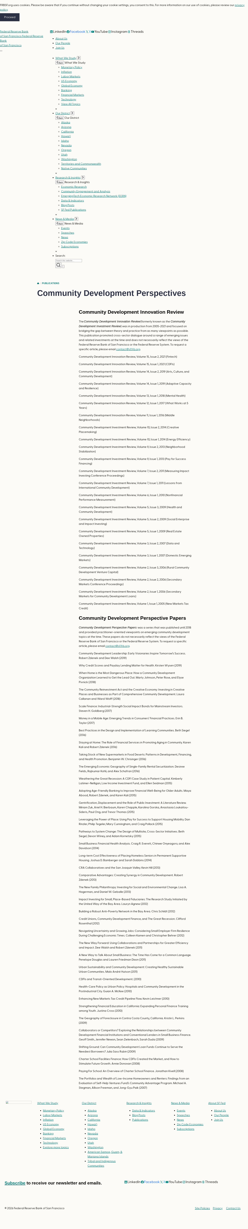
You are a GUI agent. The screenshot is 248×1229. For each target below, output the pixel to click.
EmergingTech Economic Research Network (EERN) (93, 196)
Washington (69, 159)
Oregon (66, 150)
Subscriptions (185, 1129)
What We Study (65, 58)
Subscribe (15, 1183)
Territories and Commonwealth (81, 164)
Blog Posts (67, 205)
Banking (66, 90)
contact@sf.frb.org (128, 349)
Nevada (66, 145)
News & (180, 1103)
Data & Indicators (72, 201)
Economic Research (74, 187)
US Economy (69, 81)
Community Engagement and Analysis (85, 191)
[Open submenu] (79, 58)
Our (89, 1103)
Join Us (59, 48)
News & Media (64, 219)
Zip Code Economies (74, 242)
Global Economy (72, 86)
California (67, 132)
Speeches (67, 233)
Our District (62, 113)
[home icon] (38, 283)
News (64, 237)
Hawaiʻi (66, 136)
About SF (216, 1103)
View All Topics (70, 104)
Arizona (66, 127)
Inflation (66, 72)
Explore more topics (56, 1147)
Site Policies (202, 1208)
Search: (60, 256)
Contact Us (233, 1208)
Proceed (10, 17)
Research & (139, 1103)
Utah (64, 155)
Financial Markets (72, 95)
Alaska (65, 122)
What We (47, 1103)
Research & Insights (68, 178)
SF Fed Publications (73, 210)
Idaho (65, 141)
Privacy (218, 1208)
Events (65, 228)
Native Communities (74, 168)
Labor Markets (70, 76)
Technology (68, 99)
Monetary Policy (71, 67)
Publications (50, 283)
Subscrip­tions (70, 246)
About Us (61, 39)
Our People (62, 43)
